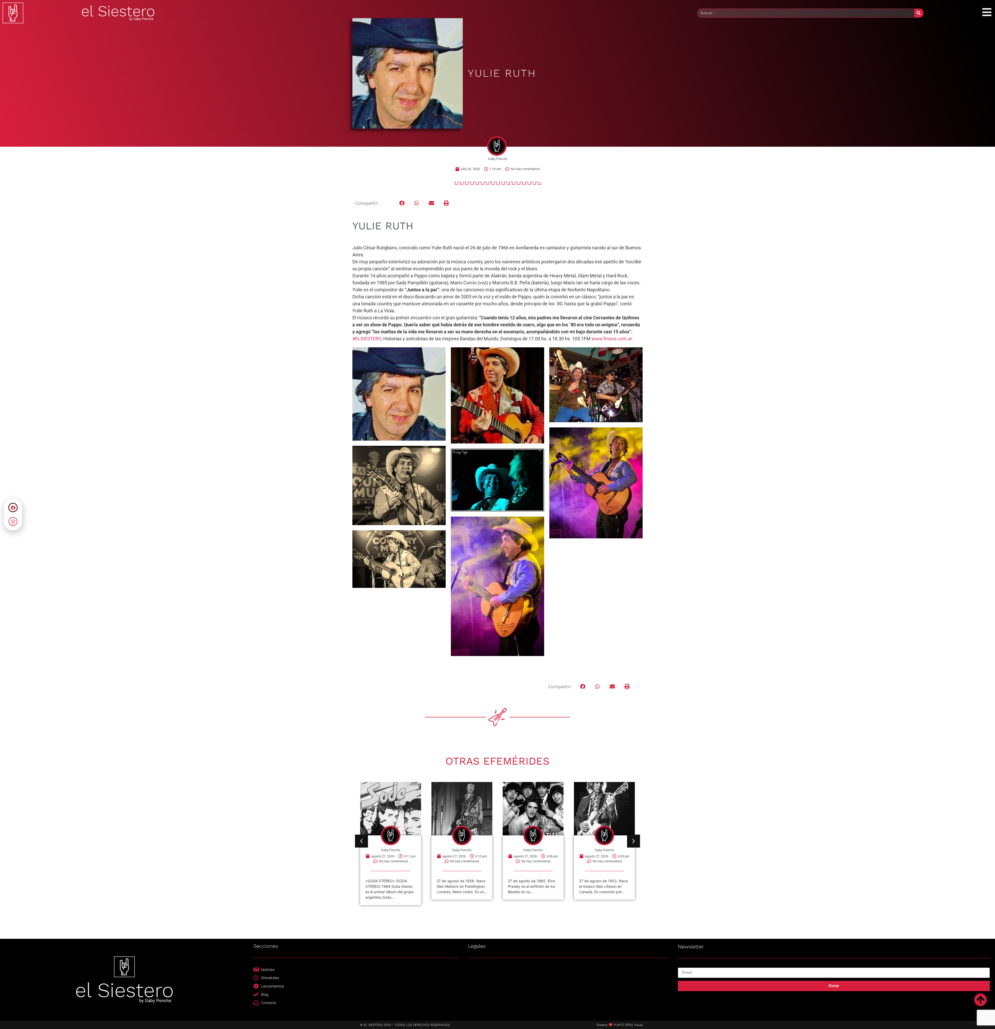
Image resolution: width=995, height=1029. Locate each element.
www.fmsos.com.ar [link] (612, 338)
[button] (402, 203)
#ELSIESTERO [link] (366, 338)
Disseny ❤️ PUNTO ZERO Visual (619, 1025)
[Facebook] (13, 507)
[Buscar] (918, 13)
